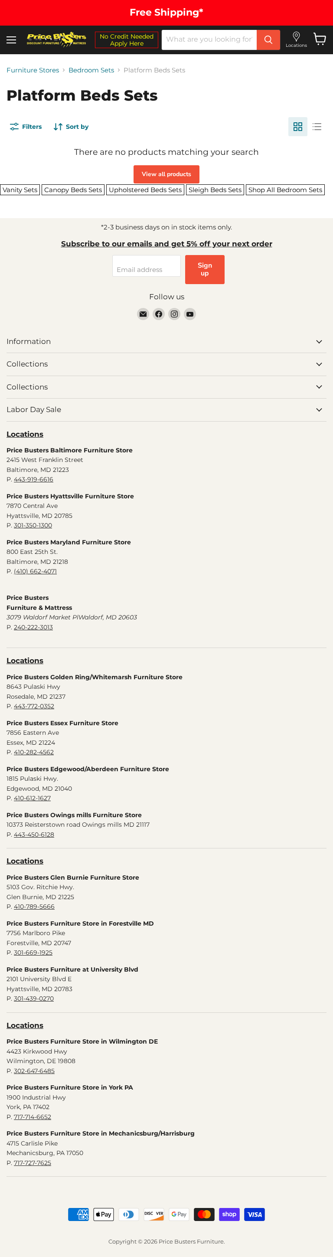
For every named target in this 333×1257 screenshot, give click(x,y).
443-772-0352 (34, 706)
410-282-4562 (34, 752)
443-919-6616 (33, 479)
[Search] (268, 40)
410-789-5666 (34, 906)
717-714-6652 (32, 1117)
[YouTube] (190, 314)
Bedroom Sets (91, 70)
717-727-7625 (32, 1163)
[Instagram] (174, 314)
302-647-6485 (34, 1071)
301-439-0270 (34, 998)
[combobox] (209, 40)
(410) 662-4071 (35, 571)
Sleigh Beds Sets (215, 190)
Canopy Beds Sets (73, 190)
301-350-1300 (33, 525)
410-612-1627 (32, 798)
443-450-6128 (34, 834)
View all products (166, 174)
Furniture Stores (33, 70)
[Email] (143, 314)
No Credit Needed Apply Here (126, 40)
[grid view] (297, 126)
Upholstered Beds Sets (145, 190)
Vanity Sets (20, 190)
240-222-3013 (33, 627)
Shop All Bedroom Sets (285, 190)
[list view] (316, 126)
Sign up (205, 269)
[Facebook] (159, 314)
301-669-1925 (33, 952)
